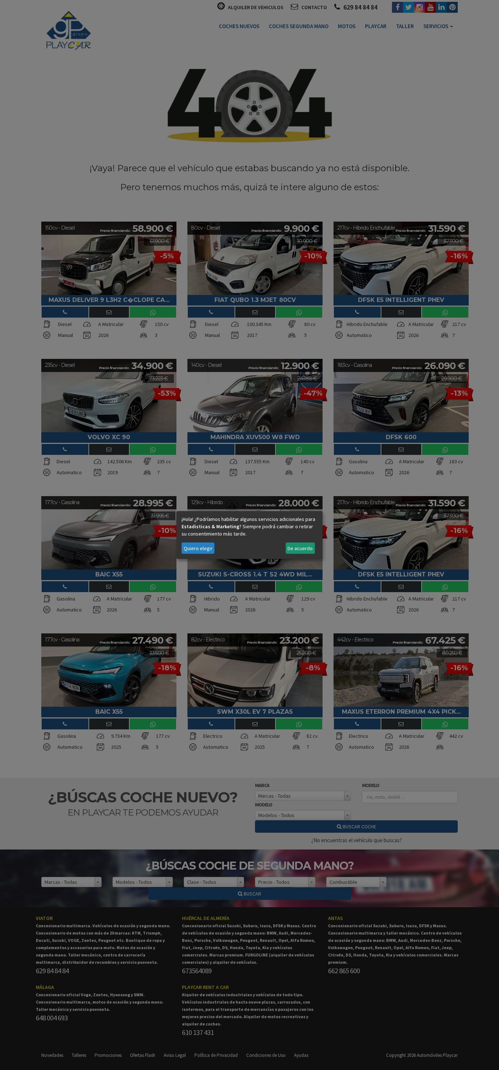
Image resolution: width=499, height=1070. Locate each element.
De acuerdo (300, 548)
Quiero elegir (198, 548)
